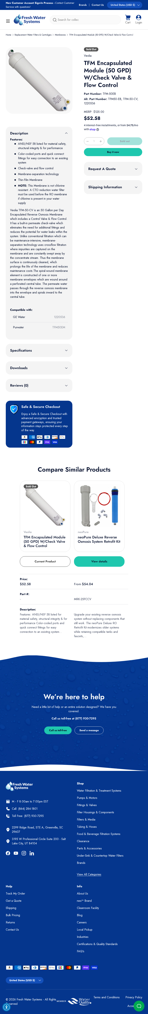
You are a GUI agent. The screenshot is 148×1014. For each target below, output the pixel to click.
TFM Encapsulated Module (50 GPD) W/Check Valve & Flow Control (101, 34)
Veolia (88, 56)
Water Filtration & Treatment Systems (99, 791)
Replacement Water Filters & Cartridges (33, 34)
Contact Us (98, 5)
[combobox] (85, 20)
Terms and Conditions (106, 997)
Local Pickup (84, 930)
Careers (82, 922)
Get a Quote (13, 901)
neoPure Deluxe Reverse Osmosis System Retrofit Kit (99, 539)
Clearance (83, 841)
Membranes (60, 34)
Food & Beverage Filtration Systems (98, 834)
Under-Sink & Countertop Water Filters (100, 856)
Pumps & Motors (87, 798)
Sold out (125, 141)
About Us (82, 893)
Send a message (89, 730)
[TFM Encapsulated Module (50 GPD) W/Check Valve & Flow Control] (45, 505)
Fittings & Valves (87, 805)
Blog (79, 915)
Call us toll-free (58, 730)
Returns (10, 922)
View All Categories (89, 874)
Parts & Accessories (89, 848)
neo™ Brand (84, 901)
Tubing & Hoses (87, 827)
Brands (83, 5)
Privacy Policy (133, 997)
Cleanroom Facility (88, 908)
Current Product (45, 561)
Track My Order (15, 893)
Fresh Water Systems (29, 999)
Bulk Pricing (13, 915)
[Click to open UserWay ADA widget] (6, 1007)
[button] (127, 20)
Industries (82, 937)
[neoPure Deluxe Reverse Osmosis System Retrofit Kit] (99, 505)
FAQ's (80, 951)
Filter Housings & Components (95, 812)
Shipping (11, 908)
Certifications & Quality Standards (97, 944)
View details (99, 561)
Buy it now (113, 152)
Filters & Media (86, 819)
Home (8, 34)
